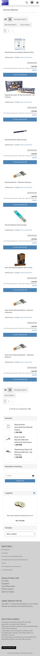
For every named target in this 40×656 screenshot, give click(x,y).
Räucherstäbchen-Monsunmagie (15, 225)
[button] (5, 19)
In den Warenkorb (20, 74)
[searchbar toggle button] (26, 2)
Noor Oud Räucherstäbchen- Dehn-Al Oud (18, 267)
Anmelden (20, 481)
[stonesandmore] (4, 2)
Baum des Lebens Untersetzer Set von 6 (20, 515)
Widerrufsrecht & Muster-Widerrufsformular (15, 560)
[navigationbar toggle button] (37, 2)
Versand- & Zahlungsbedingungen (13, 556)
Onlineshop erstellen (13, 653)
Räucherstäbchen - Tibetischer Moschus (18, 182)
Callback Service (8, 570)
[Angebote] (34, 493)
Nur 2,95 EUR (20, 521)
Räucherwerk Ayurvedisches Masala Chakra (19, 52)
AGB (4, 563)
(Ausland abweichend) (25, 57)
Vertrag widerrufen (9, 647)
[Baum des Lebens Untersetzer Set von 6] (20, 504)
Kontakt (5, 553)
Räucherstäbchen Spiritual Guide (15, 140)
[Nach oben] (34, 652)
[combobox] (20, 19)
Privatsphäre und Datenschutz (12, 566)
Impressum (6, 549)
